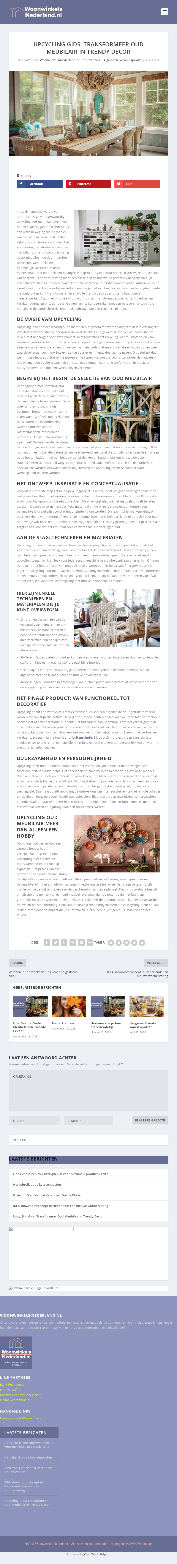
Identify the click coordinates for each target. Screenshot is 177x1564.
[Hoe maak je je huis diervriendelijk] (108, 1006)
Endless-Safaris (11, 1390)
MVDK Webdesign (140, 1544)
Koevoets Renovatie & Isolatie (21, 1395)
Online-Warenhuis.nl (15, 1400)
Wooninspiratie (131, 60)
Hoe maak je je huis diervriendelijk (106, 1025)
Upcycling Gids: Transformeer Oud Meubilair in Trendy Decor (58, 1216)
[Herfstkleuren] (69, 1006)
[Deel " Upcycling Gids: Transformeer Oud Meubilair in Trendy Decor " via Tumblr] (64, 942)
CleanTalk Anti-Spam (97, 1554)
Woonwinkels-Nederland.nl (59, 60)
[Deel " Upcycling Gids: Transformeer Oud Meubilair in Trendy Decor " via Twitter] (55, 942)
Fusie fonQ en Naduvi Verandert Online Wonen (47, 1195)
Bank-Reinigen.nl (12, 1384)
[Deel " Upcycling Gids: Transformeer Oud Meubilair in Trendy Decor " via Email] (81, 942)
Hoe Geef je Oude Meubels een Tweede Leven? (29, 1027)
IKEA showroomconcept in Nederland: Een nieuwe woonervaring (60, 1206)
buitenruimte (82, 737)
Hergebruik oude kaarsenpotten (143, 1025)
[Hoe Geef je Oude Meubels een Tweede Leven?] (30, 1006)
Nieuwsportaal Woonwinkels (20, 1418)
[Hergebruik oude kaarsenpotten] (147, 1006)
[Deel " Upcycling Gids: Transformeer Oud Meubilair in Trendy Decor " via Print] (90, 942)
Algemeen (111, 60)
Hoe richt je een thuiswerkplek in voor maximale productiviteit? (60, 1174)
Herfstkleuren (63, 1023)
